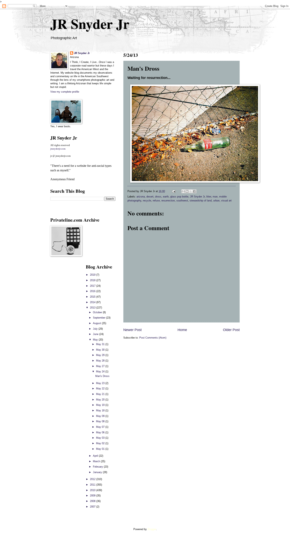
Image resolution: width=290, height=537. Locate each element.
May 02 (100, 443)
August (97, 323)
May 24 (100, 371)
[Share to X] (191, 191)
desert (149, 196)
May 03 (100, 437)
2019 (93, 274)
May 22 (100, 388)
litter (208, 196)
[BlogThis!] (187, 191)
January (98, 472)
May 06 (100, 432)
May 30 (100, 349)
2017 (93, 285)
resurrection (168, 200)
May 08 (100, 421)
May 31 (100, 344)
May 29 (100, 355)
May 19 (100, 404)
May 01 (100, 448)
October (98, 312)
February (98, 466)
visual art (226, 200)
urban (216, 200)
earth (166, 196)
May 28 (100, 360)
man (215, 196)
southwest (182, 200)
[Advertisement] (62, 322)
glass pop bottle (179, 196)
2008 (93, 501)
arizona (141, 196)
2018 (93, 280)
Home (182, 330)
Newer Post (132, 330)
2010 (93, 490)
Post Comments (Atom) (152, 337)
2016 (93, 291)
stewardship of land (201, 200)
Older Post (231, 330)
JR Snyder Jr (89, 23)
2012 (93, 479)
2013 (93, 307)
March (97, 461)
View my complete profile (64, 91)
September (99, 317)
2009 (93, 495)
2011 (93, 484)
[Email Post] (173, 191)
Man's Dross (102, 376)
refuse (156, 200)
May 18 (100, 410)
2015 (93, 296)
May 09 (100, 416)
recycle (147, 200)
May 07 (100, 426)
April (96, 455)
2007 (93, 506)
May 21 (100, 394)
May (96, 339)
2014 (93, 302)
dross (158, 196)
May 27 (100, 366)
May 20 (100, 399)
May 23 (100, 383)
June (96, 334)
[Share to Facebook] (194, 191)
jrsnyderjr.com (57, 148)
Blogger (152, 529)
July (95, 328)
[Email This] (183, 191)
